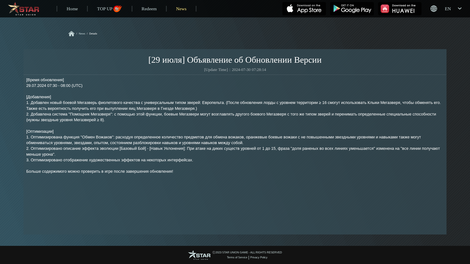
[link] (71, 33)
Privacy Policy (258, 257)
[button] (446, 9)
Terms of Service (237, 257)
